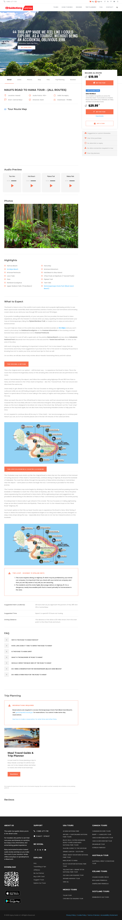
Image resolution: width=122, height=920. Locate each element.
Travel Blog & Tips (40, 867)
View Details (100, 116)
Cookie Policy (81, 915)
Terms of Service (93, 915)
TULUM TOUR (67, 895)
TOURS (55, 7)
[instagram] (117, 1)
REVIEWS (79, 7)
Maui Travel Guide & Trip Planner (20, 754)
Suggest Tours (39, 880)
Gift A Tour (101, 123)
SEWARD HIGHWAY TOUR (71, 878)
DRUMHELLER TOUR (98, 844)
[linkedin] (107, 1)
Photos (29, 80)
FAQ (101, 7)
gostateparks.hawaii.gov (24, 712)
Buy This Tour (100, 83)
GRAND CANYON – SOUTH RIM (73, 852)
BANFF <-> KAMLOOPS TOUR (101, 834)
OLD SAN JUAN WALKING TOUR (73, 875)
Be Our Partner (39, 873)
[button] (12, 185)
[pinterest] (111, 1)
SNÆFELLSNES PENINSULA (100, 884)
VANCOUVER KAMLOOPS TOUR (102, 838)
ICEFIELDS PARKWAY (99, 848)
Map (39, 80)
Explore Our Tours (40, 883)
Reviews (73, 80)
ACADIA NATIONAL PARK (71, 831)
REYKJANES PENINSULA (99, 880)
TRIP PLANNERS (90, 7)
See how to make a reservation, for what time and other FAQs (34, 719)
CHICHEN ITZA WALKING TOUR (73, 899)
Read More (14, 774)
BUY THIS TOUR (100, 112)
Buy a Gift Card (39, 876)
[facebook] (104, 1)
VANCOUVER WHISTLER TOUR (102, 841)
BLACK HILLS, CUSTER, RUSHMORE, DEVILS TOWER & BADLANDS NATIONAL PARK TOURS (74, 842)
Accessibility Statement (109, 915)
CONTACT (109, 7)
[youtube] (114, 1)
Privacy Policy (71, 915)
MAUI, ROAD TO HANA (70, 860)
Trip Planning (59, 80)
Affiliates (37, 870)
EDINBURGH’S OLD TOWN (100, 897)
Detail (9, 80)
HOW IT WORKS (67, 7)
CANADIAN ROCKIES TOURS (101, 831)
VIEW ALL (66, 882)
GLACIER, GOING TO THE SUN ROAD (75, 848)
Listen (19, 80)
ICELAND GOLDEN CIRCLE (100, 877)
